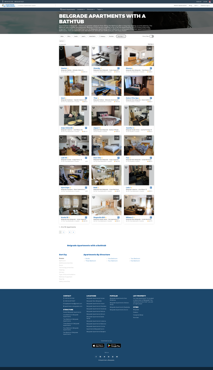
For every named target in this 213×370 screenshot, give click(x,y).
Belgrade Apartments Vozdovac (96, 309)
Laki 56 (64, 158)
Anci (63, 98)
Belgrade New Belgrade (94, 301)
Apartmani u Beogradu (107, 360)
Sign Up (198, 1)
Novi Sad (136, 317)
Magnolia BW (99, 217)
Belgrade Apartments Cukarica (96, 321)
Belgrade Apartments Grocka (96, 326)
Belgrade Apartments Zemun (96, 314)
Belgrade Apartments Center (96, 298)
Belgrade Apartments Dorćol (119, 309)
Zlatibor (135, 312)
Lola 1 (128, 187)
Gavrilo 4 (130, 128)
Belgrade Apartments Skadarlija (120, 307)
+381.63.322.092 (8, 1)
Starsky (97, 68)
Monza (129, 68)
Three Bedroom (91, 261)
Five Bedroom (135, 261)
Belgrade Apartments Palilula (96, 311)
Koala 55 (64, 217)
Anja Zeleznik (67, 128)
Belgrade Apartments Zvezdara (96, 306)
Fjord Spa (65, 187)
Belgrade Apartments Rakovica (96, 323)
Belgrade (136, 309)
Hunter (64, 68)
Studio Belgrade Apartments (72, 312)
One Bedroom (112, 258)
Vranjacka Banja (138, 315)
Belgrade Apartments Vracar (96, 303)
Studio (88, 258)
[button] (196, 5)
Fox (127, 158)
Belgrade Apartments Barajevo (96, 331)
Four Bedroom (113, 261)
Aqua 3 (97, 128)
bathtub (61, 41)
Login (205, 1)
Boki (95, 187)
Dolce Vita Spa (132, 98)
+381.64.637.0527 (19, 1)
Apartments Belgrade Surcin (95, 329)
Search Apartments (180, 5)
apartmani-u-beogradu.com (73, 306)
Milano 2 (129, 217)
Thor (96, 98)
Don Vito (97, 158)
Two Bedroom (135, 258)
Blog (190, 5)
